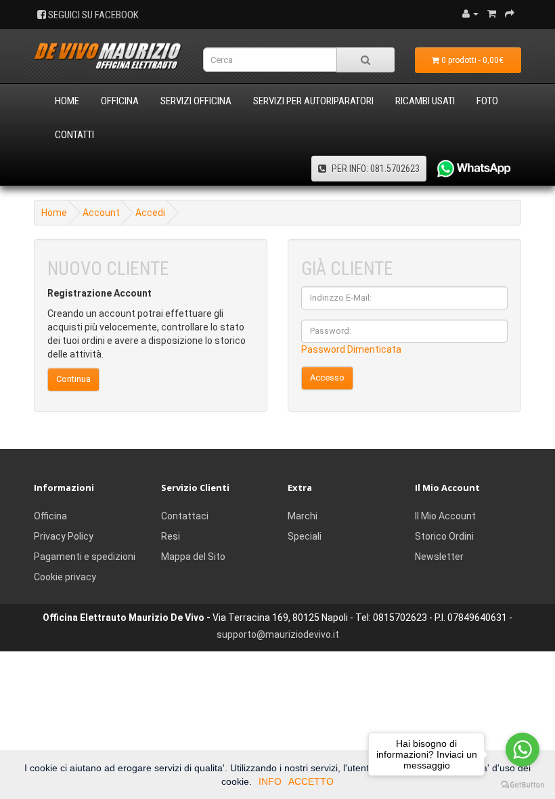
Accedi (150, 212)
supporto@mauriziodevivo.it (278, 634)
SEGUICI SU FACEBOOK (92, 15)
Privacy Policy (63, 536)
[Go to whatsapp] (522, 749)
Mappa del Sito (193, 556)
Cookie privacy (65, 576)
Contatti (74, 135)
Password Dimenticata (351, 349)
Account (101, 212)
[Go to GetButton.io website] (522, 785)
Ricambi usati (425, 101)
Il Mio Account (445, 516)
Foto (487, 101)
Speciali (304, 536)
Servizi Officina (195, 101)
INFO (270, 781)
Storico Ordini (444, 536)
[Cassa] (509, 13)
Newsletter (439, 556)
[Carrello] (491, 13)
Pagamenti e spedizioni (84, 556)
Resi (170, 536)
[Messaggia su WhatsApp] (468, 169)
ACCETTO (311, 781)
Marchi (302, 516)
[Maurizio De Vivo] (108, 56)
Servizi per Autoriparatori (313, 101)
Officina (120, 101)
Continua (73, 379)
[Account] (470, 13)
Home (67, 101)
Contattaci (184, 516)
